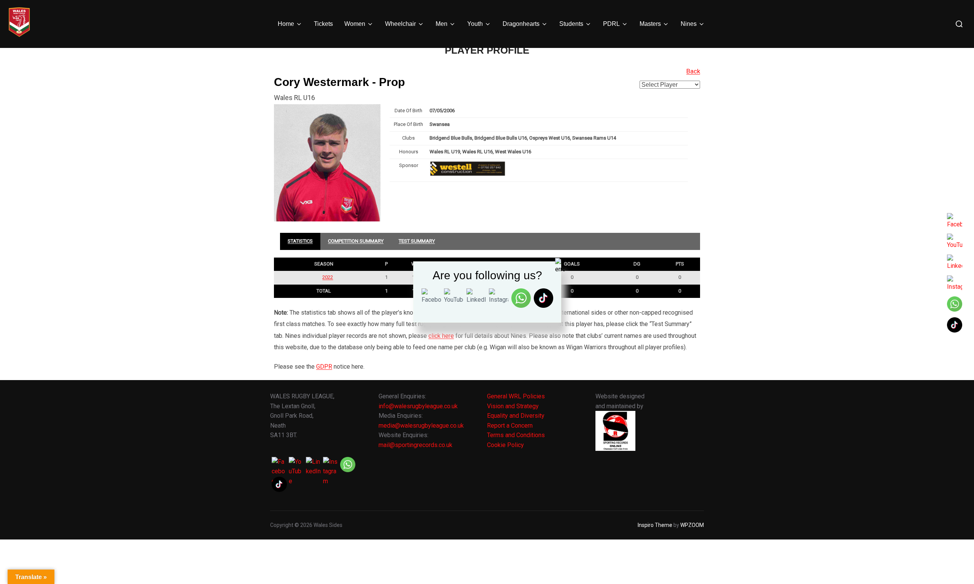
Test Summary (417, 241)
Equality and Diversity (515, 415)
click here (441, 335)
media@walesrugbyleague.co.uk (421, 425)
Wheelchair (400, 24)
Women (354, 24)
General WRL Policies (516, 396)
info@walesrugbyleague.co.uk (418, 406)
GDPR (324, 366)
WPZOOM (692, 525)
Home (286, 24)
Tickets (323, 24)
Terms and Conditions (516, 435)
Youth (475, 24)
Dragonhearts (521, 24)
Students (571, 24)
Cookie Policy (505, 445)
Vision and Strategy (513, 406)
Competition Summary (356, 241)
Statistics (300, 241)
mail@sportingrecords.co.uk (415, 445)
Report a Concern (510, 425)
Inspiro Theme (655, 525)
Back (693, 71)
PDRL (611, 24)
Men (441, 24)
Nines (689, 24)
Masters (650, 24)
